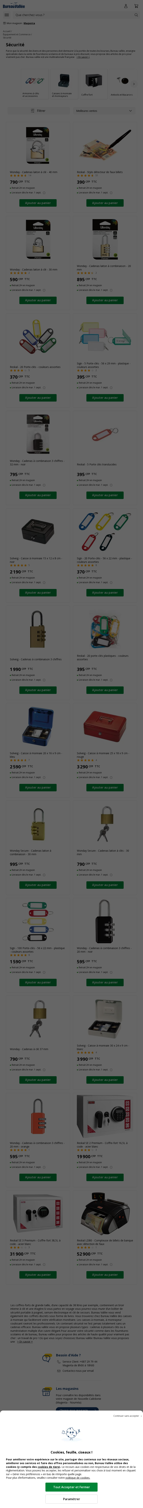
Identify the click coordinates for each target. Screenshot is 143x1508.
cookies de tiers (48, 1467)
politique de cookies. (78, 1477)
